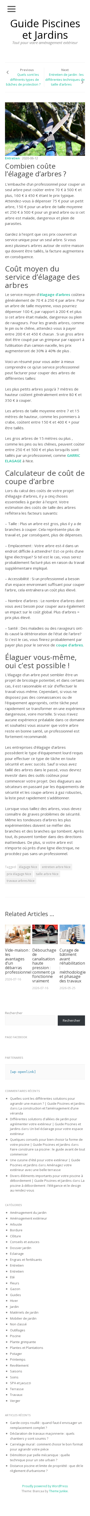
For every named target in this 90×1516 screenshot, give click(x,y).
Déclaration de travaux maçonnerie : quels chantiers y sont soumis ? (42, 1436)
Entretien (12, 158)
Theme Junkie (58, 1491)
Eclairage (17, 1253)
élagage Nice (28, 867)
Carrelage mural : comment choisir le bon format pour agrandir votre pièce (46, 1446)
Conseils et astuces (25, 1242)
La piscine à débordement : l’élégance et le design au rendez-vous (47, 1185)
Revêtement (19, 1365)
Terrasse (17, 1389)
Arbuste (16, 1224)
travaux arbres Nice (20, 881)
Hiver (14, 1300)
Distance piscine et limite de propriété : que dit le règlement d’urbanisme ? (46, 1468)
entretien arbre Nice (56, 867)
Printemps (18, 1359)
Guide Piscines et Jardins (45, 29)
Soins (14, 1377)
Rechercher (13, 1013)
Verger (15, 1400)
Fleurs (14, 1283)
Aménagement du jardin (28, 1212)
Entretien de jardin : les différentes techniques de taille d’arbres (65, 79)
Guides (15, 1295)
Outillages (17, 1330)
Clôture (15, 1236)
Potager (16, 1353)
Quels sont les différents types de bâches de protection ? (23, 79)
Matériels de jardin (24, 1312)
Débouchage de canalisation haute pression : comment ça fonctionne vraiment (44, 965)
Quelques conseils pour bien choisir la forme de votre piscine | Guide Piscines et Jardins (46, 1142)
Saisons (16, 1371)
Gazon (15, 1289)
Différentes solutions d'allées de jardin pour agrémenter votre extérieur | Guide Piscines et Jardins (45, 1124)
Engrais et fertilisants (26, 1259)
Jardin (14, 1306)
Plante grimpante (23, 1342)
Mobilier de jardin (23, 1318)
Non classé (18, 1324)
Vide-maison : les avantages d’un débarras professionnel (18, 961)
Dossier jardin (20, 1248)
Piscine (15, 1336)
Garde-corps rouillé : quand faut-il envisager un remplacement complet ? (46, 1425)
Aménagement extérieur (28, 1218)
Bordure (16, 1230)
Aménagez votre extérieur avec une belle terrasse (41, 1167)
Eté (12, 1277)
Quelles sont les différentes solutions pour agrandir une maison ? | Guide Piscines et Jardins (47, 1101)
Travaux (16, 1394)
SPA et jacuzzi (20, 1383)
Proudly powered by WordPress (45, 1486)
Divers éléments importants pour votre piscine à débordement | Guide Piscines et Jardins (46, 1178)
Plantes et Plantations (26, 1347)
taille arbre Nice (47, 874)
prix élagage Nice (19, 874)
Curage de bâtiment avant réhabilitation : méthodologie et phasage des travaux (73, 965)
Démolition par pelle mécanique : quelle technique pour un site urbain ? (40, 1457)
